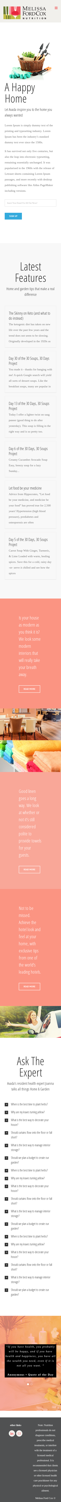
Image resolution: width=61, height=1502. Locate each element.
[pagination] (28, 1384)
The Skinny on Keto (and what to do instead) (29, 315)
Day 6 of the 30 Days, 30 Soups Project (28, 451)
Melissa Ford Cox (44, 1498)
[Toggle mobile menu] (56, 8)
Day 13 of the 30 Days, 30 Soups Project (29, 406)
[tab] (30, 1104)
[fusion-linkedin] (12, 1433)
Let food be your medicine (25, 488)
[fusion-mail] (19, 1433)
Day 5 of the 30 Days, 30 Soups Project (28, 542)
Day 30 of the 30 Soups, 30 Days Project (29, 361)
